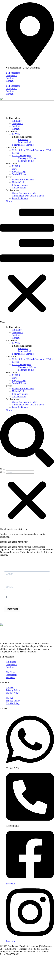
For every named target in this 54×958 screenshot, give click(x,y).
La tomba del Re (26, 161)
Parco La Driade (20, 198)
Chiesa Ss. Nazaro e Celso (24, 193)
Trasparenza (11, 75)
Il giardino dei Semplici (23, 145)
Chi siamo (17, 120)
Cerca (3, 472)
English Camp (19, 171)
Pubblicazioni (24, 142)
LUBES (16, 166)
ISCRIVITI (12, 609)
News (9, 201)
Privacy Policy (13, 690)
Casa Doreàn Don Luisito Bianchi (28, 195)
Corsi (14, 169)
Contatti (10, 81)
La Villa (16, 134)
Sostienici (10, 78)
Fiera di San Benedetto (23, 179)
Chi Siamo (11, 661)
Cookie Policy (13, 693)
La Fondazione (13, 72)
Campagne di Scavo (27, 158)
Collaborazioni (19, 187)
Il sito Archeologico (21, 155)
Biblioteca (23, 139)
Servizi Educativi (20, 174)
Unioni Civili (18, 182)
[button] (27, 264)
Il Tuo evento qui (20, 185)
